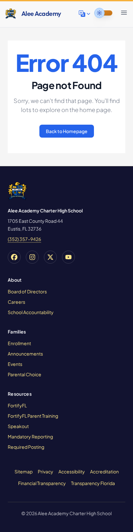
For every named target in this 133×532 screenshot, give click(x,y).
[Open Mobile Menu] (124, 13)
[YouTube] (68, 257)
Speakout (18, 426)
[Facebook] (14, 257)
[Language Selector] (85, 13)
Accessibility (71, 471)
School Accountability (31, 312)
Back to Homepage (66, 131)
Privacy (45, 471)
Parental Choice (24, 374)
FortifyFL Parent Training (33, 416)
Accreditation (104, 471)
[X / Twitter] (50, 257)
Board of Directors (27, 291)
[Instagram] (32, 257)
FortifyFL (17, 405)
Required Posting (26, 447)
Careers (16, 302)
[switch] (103, 13)
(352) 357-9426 (24, 239)
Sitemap (24, 471)
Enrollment (19, 343)
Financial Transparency (42, 483)
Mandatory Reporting (30, 436)
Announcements (25, 354)
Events (15, 364)
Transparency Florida (93, 483)
